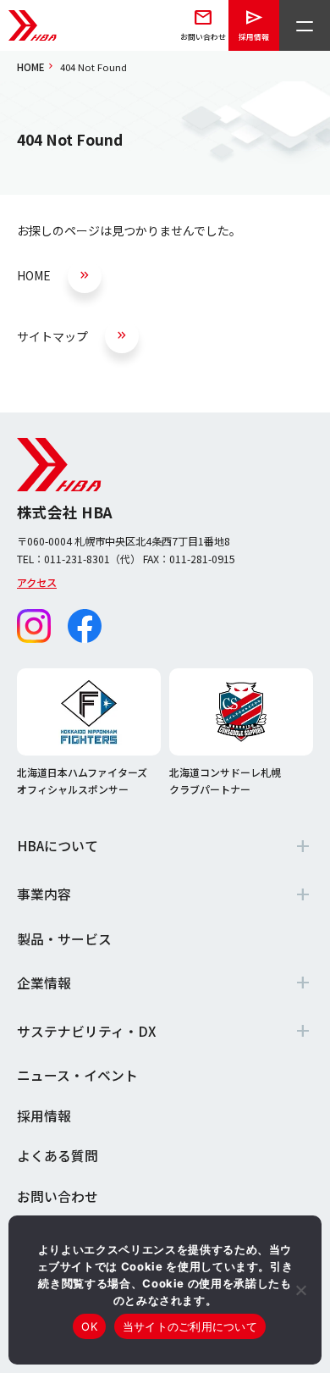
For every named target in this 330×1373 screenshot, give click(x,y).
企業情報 (44, 983)
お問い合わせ (57, 1196)
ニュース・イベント (77, 1075)
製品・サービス (64, 939)
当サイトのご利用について (190, 1326)
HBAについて (57, 845)
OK (89, 1326)
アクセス (37, 582)
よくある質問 (57, 1155)
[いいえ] (300, 1290)
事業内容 (44, 894)
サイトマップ (52, 336)
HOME (30, 67)
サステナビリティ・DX (86, 1031)
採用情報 (44, 1116)
